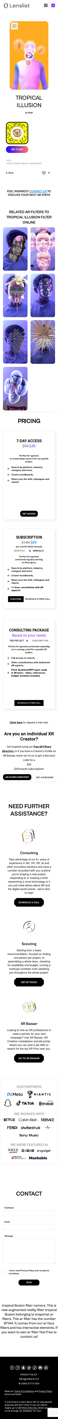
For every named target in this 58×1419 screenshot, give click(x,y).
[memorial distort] (15, 249)
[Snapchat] (23, 1368)
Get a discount (44, 777)
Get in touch (29, 982)
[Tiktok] (35, 1368)
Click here (16, 722)
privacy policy (29, 1374)
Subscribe (15, 599)
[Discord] (40, 1368)
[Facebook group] (46, 1368)
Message (8, 1236)
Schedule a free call (37, 599)
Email (7, 1222)
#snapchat (35, 163)
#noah (24, 163)
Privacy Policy (45, 1391)
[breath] (15, 342)
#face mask (13, 163)
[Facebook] (12, 1368)
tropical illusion (29, 101)
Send (29, 1282)
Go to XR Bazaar (29, 1058)
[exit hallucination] (42, 295)
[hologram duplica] (15, 389)
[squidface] (42, 342)
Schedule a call (29, 902)
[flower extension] (42, 249)
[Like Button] (44, 173)
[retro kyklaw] (15, 295)
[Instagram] (18, 1368)
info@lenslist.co (29, 1379)
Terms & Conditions (24, 1391)
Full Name (9, 1208)
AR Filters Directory (27, 1408)
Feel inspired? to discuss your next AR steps (29, 193)
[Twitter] (29, 1368)
